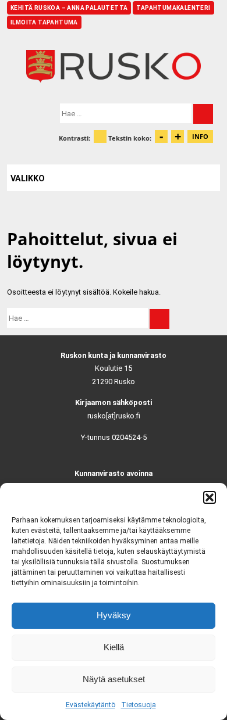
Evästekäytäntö (90, 705)
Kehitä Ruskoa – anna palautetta (68, 8)
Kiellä (114, 647)
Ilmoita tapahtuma (44, 22)
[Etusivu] (113, 66)
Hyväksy (114, 615)
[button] (209, 497)
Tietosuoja (138, 705)
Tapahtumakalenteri (173, 8)
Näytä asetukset (114, 679)
